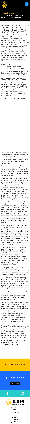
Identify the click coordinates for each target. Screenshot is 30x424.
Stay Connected (15, 422)
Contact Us (15, 383)
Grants (15, 417)
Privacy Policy (15, 407)
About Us (15, 413)
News (15, 415)
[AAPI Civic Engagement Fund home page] (15, 402)
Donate (15, 419)
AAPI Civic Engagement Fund (10, 4)
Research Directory (8, 13)
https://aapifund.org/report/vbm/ (11, 231)
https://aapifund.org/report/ (11, 344)
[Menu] (27, 5)
